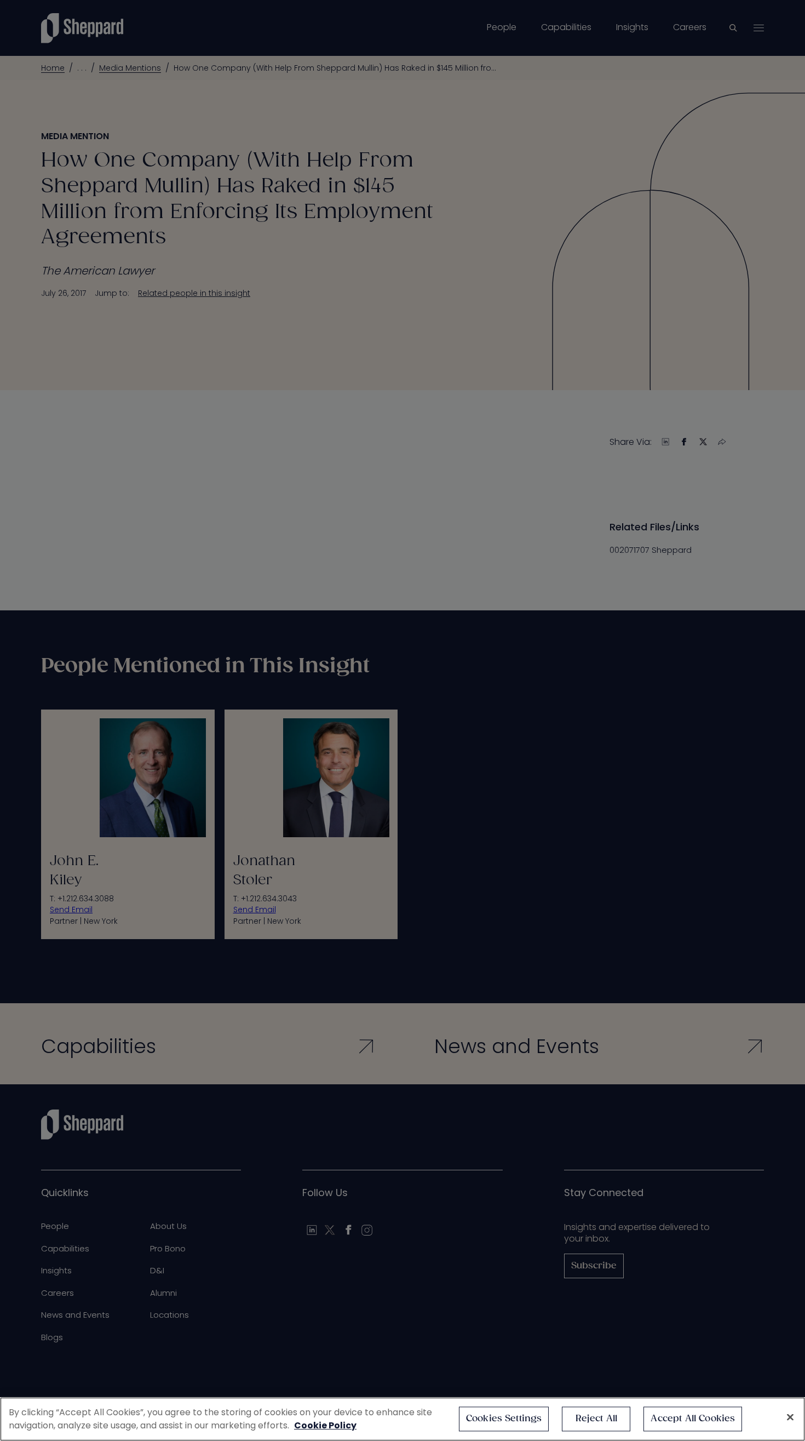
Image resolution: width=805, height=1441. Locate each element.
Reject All (597, 1419)
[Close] (790, 1417)
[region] (402, 1419)
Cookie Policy (325, 1425)
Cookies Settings (504, 1419)
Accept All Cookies (693, 1419)
